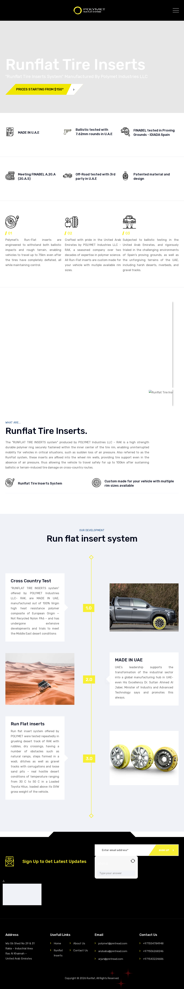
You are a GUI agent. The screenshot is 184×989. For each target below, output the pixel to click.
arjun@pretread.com (110, 959)
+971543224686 (153, 959)
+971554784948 (153, 943)
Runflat (91, 978)
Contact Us (80, 950)
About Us (79, 943)
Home (57, 943)
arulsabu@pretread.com (112, 951)
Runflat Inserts (58, 953)
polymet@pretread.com (112, 943)
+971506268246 (153, 951)
